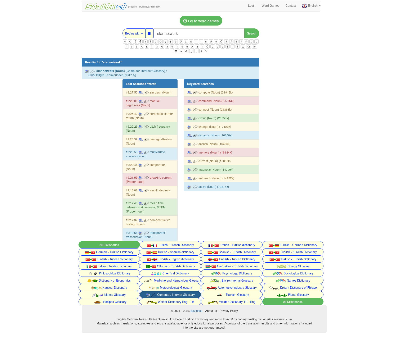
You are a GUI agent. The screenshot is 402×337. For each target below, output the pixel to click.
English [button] (312, 5)
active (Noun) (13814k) (213, 187)
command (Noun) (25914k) (216, 101)
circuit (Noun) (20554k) (213, 118)
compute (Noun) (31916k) (215, 92)
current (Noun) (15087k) (214, 161)
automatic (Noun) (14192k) (216, 178)
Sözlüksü (196, 311)
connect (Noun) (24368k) (215, 109)
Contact (291, 5)
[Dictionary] (149, 33)
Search (251, 33)
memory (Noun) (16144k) (215, 152)
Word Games (270, 5)
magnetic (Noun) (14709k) (215, 169)
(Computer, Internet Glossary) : (127, 73)
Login (251, 5)
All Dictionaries (109, 245)
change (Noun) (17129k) (214, 126)
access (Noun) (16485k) (214, 144)
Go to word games (203, 20)
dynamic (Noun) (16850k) (215, 135)
